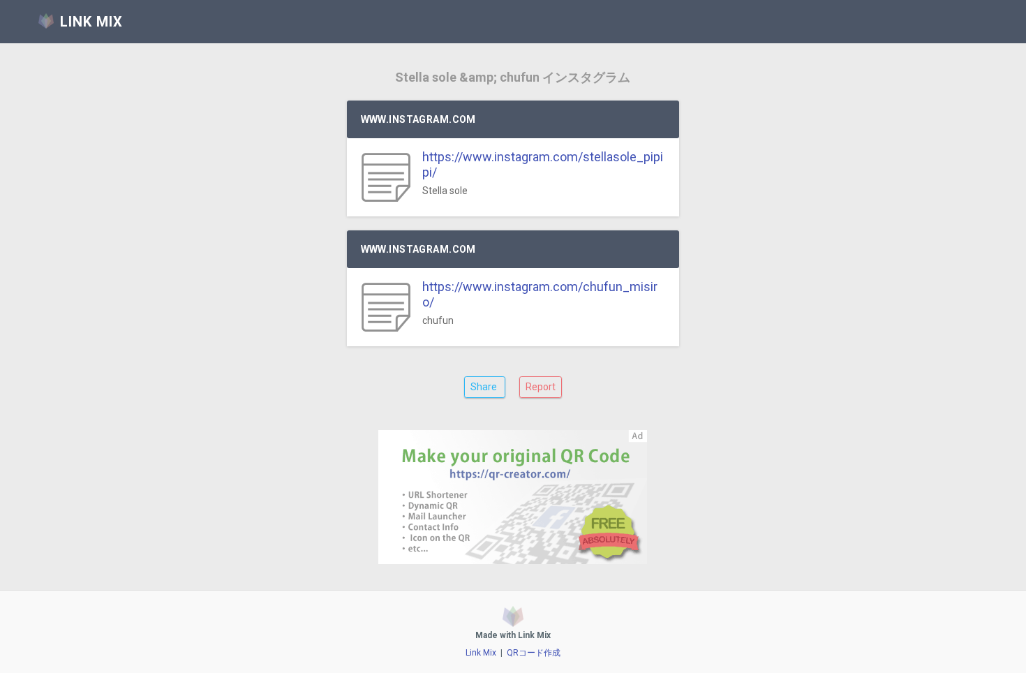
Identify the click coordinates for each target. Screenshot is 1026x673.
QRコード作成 (533, 653)
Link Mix (481, 653)
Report (541, 386)
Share (484, 386)
